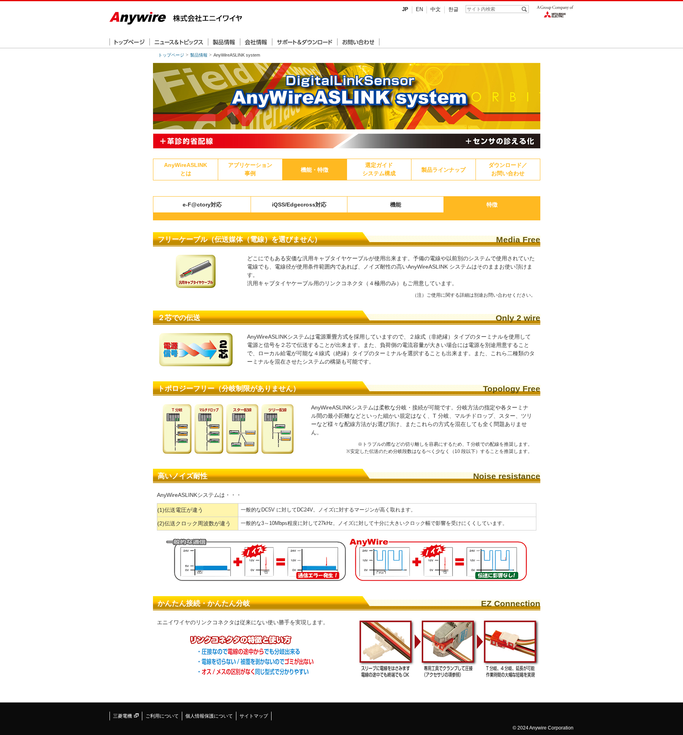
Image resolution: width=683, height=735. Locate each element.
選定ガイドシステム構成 (379, 169)
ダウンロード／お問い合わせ (508, 169)
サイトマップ (254, 716)
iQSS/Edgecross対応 (299, 204)
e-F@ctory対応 (202, 204)
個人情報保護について (209, 716)
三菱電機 (123, 716)
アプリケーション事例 (250, 169)
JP (405, 9)
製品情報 (199, 55)
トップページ (171, 55)
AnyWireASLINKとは (185, 169)
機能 (395, 204)
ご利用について (162, 716)
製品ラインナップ (443, 170)
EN (419, 9)
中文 (435, 9)
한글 (453, 9)
